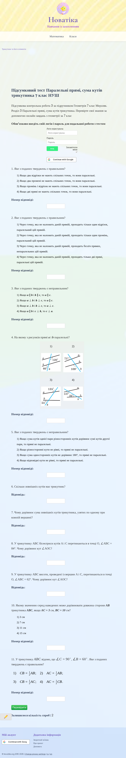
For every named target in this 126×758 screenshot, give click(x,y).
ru (48, 754)
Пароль (50, 138)
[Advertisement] (63, 69)
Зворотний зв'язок (41, 740)
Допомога (37, 746)
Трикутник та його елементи (14, 49)
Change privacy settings (35, 754)
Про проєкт (38, 743)
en (51, 754)
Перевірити (19, 707)
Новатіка (63, 20)
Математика (57, 36)
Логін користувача (55, 129)
